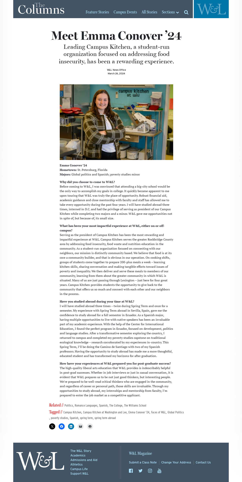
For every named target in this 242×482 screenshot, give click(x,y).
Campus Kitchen (72, 412)
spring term (86, 418)
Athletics (76, 464)
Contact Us (203, 462)
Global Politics (176, 412)
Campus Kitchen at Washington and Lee (105, 412)
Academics (77, 455)
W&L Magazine (140, 453)
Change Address (176, 462)
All (149, 12)
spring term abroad (105, 418)
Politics (68, 405)
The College (115, 405)
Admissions (83, 460)
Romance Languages (86, 405)
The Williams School (135, 405)
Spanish (103, 405)
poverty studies (59, 418)
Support (79, 473)
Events (125, 12)
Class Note (143, 462)
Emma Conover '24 (138, 412)
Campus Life (79, 469)
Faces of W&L (158, 412)
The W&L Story (80, 451)
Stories (97, 12)
